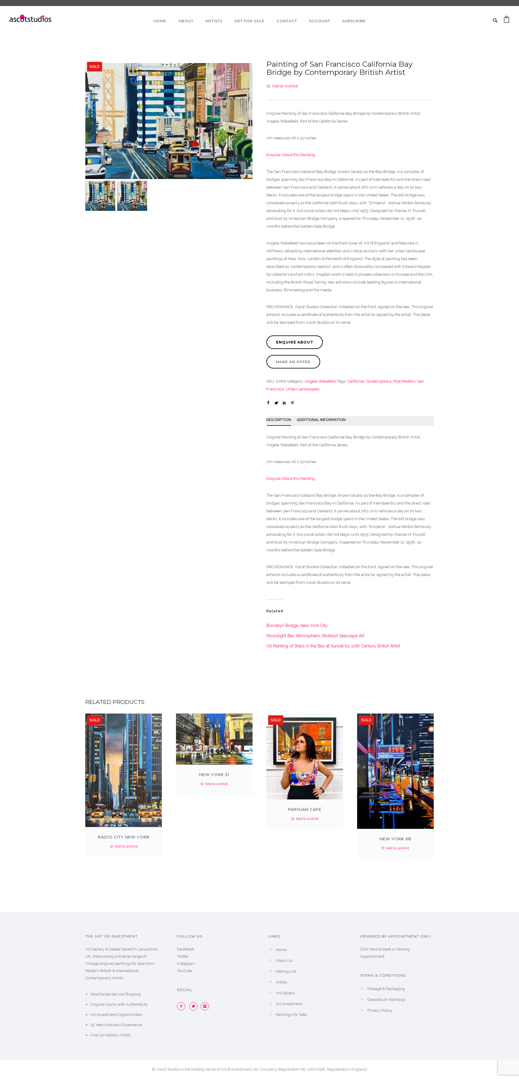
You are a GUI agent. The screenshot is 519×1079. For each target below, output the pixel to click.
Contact (287, 21)
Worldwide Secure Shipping (115, 994)
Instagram (186, 963)
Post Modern (404, 381)
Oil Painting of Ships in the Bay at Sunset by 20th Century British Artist (333, 646)
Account (319, 21)
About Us (284, 960)
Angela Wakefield (320, 381)
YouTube (184, 970)
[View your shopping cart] (506, 21)
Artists (213, 21)
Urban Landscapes (302, 389)
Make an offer (293, 361)
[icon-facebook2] (182, 1006)
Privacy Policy (379, 1010)
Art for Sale (249, 21)
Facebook (185, 949)
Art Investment (289, 1004)
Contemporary (378, 381)
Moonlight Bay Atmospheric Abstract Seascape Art (315, 635)
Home (159, 21)
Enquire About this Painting (290, 155)
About (185, 21)
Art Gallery (285, 993)
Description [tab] (278, 420)
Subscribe (354, 21)
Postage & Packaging (386, 989)
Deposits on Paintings (386, 999)
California (355, 381)
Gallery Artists (118, 1035)
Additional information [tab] (321, 420)
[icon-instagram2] (206, 1006)
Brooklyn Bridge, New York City (297, 625)
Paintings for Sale (291, 1014)
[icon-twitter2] (195, 1006)
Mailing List (286, 971)
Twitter (183, 956)
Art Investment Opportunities (116, 1014)
